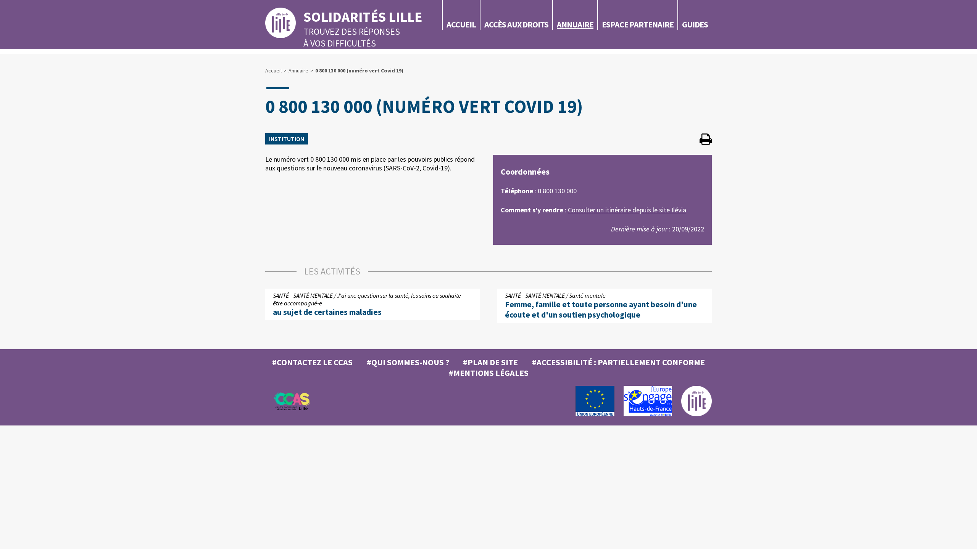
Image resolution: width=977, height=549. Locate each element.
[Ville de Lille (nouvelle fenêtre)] (696, 414)
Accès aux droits (516, 24)
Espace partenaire (638, 24)
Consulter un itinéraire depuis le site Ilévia (627, 209)
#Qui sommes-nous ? (408, 362)
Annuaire (575, 24)
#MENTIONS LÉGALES (489, 373)
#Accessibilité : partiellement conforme (618, 362)
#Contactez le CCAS (312, 362)
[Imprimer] (706, 140)
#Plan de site (490, 362)
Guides (695, 24)
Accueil (461, 24)
